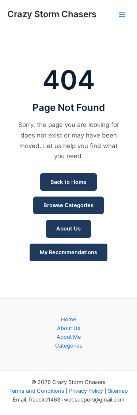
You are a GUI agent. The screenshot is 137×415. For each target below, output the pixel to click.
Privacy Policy (86, 391)
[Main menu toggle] (122, 14)
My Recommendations (68, 252)
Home (68, 319)
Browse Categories (68, 205)
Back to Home (68, 182)
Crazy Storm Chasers (51, 14)
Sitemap (118, 391)
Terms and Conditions (36, 391)
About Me (69, 337)
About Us (68, 228)
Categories (68, 345)
